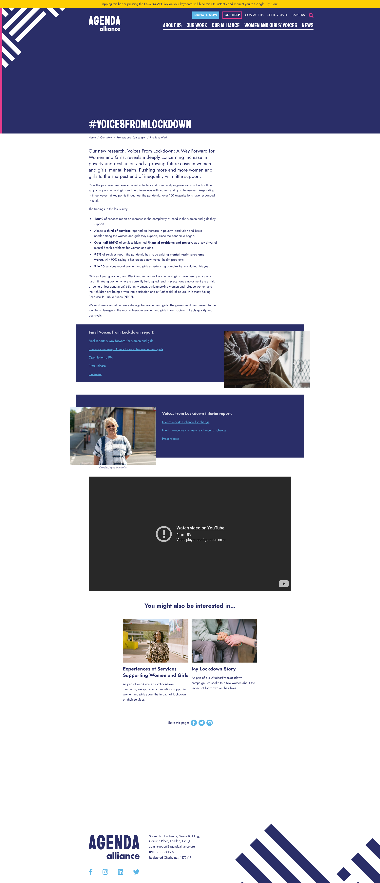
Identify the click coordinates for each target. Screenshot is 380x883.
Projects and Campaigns (131, 137)
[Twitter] (136, 872)
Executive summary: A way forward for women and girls (126, 349)
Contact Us (254, 15)
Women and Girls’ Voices (270, 25)
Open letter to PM (101, 357)
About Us (172, 25)
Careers (298, 15)
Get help (232, 15)
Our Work (196, 25)
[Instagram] (105, 872)
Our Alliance (226, 25)
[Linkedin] (120, 872)
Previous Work (158, 137)
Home (92, 137)
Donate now (205, 15)
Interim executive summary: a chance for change (194, 430)
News (308, 25)
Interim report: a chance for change (185, 422)
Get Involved (277, 15)
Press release (97, 365)
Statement (95, 374)
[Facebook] (91, 872)
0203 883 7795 (161, 852)
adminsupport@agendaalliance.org (172, 846)
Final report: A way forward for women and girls (121, 341)
